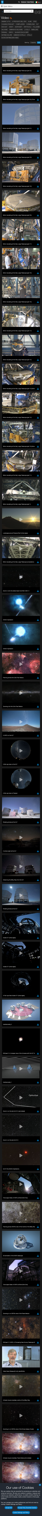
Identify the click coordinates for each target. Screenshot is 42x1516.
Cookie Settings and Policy (21, 1512)
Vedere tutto (6, 21)
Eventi (11, 27)
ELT (37, 24)
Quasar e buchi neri (21, 32)
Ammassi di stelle (19, 35)
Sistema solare (7, 35)
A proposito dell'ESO (19, 21)
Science (23, 2)
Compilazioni (20, 24)
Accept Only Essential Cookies (27, 1507)
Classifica (33, 42)
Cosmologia (30, 24)
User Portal (30, 2)
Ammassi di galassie (16, 29)
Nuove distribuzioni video (10, 37)
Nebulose (34, 29)
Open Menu (7, 6)
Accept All (9, 1507)
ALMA (30, 21)
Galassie (4, 29)
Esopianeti (18, 27)
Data (39, 42)
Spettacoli (27, 27)
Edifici (11, 32)
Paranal (4, 32)
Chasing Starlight (8, 24)
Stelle (29, 35)
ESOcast (4, 27)
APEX (34, 21)
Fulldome (36, 27)
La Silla (27, 29)
